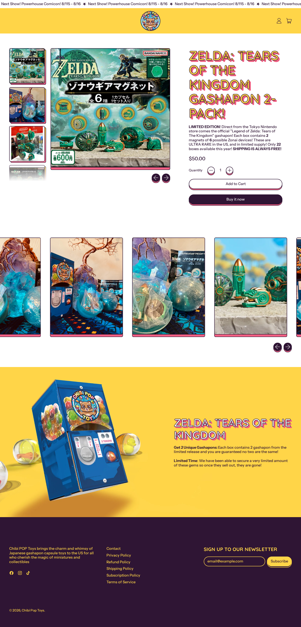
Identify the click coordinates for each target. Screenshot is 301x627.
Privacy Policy (118, 555)
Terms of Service (121, 582)
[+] (229, 170)
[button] (27, 66)
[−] (211, 170)
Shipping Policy (120, 568)
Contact (113, 548)
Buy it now (235, 199)
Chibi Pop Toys (33, 610)
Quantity (195, 170)
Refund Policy (118, 562)
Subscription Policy (123, 575)
